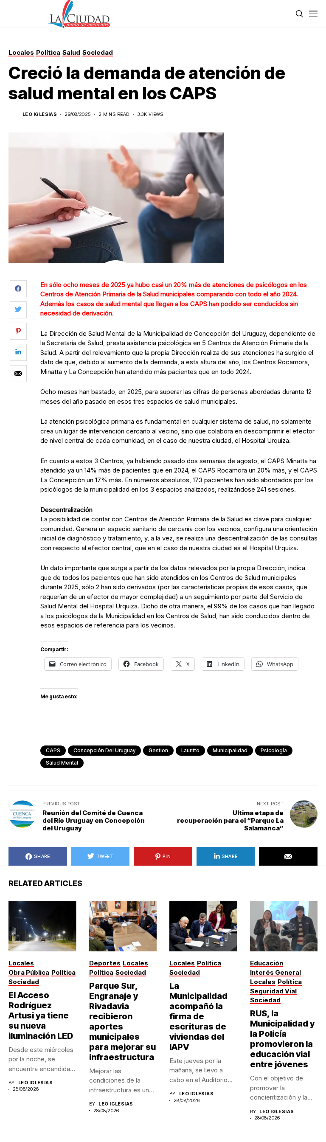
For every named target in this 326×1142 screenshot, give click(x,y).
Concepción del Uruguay (104, 750)
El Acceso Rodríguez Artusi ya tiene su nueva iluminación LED (40, 1015)
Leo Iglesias (39, 114)
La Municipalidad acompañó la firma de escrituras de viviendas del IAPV (198, 1016)
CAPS (53, 750)
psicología (274, 750)
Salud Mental (62, 762)
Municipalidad (230, 750)
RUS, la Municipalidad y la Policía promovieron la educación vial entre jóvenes (282, 1038)
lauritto (190, 750)
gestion (158, 750)
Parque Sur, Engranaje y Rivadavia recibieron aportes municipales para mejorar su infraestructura (122, 1021)
